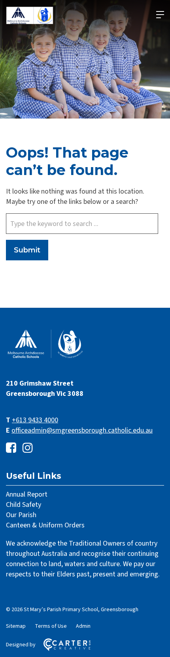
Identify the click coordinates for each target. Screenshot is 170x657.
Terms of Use (51, 626)
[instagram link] (28, 448)
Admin (83, 626)
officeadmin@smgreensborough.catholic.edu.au (82, 430)
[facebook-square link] (11, 448)
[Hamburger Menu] (160, 14)
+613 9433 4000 (35, 420)
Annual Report (26, 494)
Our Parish (21, 515)
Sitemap (16, 626)
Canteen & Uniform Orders (45, 525)
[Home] (45, 357)
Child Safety (23, 505)
